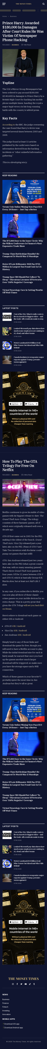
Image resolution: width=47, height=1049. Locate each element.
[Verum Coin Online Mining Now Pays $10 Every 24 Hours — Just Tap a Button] (23, 192)
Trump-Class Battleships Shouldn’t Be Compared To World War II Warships (20, 255)
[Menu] (4, 4)
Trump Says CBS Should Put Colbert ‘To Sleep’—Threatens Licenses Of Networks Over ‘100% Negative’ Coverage (22, 280)
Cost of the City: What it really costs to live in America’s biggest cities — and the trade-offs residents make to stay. (29, 316)
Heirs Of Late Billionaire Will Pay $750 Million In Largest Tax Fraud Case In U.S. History (22, 267)
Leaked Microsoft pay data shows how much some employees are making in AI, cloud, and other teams (29, 330)
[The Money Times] (23, 4)
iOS (14, 626)
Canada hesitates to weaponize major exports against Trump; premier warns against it (29, 359)
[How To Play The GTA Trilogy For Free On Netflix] (23, 493)
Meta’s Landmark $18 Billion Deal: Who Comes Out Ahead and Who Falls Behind (28, 345)
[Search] (43, 4)
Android (21, 626)
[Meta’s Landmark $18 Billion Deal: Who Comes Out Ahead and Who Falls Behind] (7, 345)
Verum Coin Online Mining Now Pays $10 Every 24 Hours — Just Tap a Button (22, 208)
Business (15, 45)
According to (8, 124)
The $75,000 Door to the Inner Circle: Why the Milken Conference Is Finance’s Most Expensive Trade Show (22, 243)
